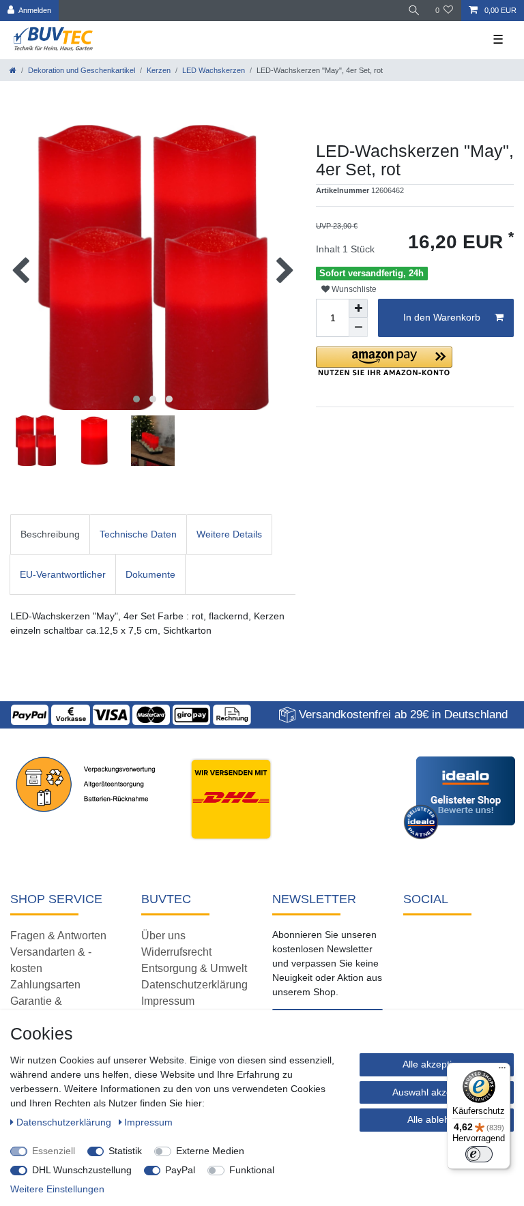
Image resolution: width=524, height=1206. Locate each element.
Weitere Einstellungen (57, 1188)
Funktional (251, 1169)
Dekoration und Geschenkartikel (81, 70)
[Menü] (502, 1071)
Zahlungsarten (45, 984)
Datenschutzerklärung (194, 984)
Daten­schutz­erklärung (65, 1122)
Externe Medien (210, 1150)
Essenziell (53, 1150)
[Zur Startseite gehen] (13, 70)
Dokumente (150, 574)
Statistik (125, 1150)
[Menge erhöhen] (358, 308)
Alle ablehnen (436, 1119)
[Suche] (414, 10)
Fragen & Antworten (58, 935)
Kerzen (159, 70)
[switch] (479, 1154)
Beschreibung (50, 534)
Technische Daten (138, 534)
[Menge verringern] (358, 327)
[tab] (50, 534)
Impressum (167, 1001)
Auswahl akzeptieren (437, 1092)
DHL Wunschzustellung (82, 1169)
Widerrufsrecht (176, 952)
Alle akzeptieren (437, 1064)
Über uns (163, 935)
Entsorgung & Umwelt (194, 968)
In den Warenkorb (441, 317)
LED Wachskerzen (213, 70)
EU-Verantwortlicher (63, 574)
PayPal (180, 1169)
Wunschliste (353, 289)
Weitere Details (229, 534)
